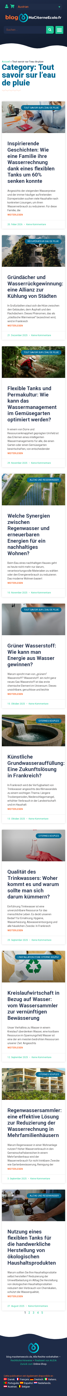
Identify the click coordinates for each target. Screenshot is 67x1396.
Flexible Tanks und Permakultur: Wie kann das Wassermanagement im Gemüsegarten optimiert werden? (32, 404)
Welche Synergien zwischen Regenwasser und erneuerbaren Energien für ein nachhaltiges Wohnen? (28, 534)
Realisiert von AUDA (46, 1360)
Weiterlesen (15, 214)
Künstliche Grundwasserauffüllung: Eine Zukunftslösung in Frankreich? (36, 766)
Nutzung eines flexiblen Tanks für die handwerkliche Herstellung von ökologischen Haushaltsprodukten (31, 1247)
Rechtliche (16, 1360)
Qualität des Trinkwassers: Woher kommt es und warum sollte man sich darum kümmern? (33, 884)
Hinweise (27, 1360)
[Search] (50, 30)
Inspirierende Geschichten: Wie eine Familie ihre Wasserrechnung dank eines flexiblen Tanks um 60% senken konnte (31, 162)
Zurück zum (26, 1364)
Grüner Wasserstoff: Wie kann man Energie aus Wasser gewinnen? (31, 655)
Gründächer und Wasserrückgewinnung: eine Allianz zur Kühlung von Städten (35, 286)
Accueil (6, 61)
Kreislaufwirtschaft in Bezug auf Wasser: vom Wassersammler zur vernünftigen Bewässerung (33, 1005)
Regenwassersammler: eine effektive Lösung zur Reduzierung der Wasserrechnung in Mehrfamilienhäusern (34, 1122)
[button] (39, 7)
